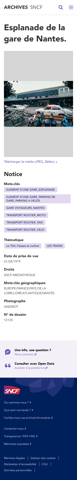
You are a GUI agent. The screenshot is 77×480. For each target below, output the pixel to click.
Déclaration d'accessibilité (20, 464)
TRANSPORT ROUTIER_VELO (25, 229)
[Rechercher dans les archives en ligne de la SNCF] (60, 7)
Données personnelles (18, 470)
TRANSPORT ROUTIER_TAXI (24, 222)
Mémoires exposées (16, 444)
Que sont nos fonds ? (17, 410)
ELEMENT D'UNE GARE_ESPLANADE (30, 189)
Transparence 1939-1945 (19, 436)
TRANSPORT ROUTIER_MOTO (26, 215)
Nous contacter (24, 354)
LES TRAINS (54, 246)
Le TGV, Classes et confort (22, 246)
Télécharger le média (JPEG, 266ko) (29, 162)
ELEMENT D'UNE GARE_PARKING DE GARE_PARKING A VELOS (30, 198)
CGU (45, 464)
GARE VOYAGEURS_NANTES (25, 208)
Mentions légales (14, 458)
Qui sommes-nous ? (16, 402)
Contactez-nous (13, 428)
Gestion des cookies (42, 458)
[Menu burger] (71, 7)
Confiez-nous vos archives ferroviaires (27, 417)
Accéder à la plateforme (30, 368)
